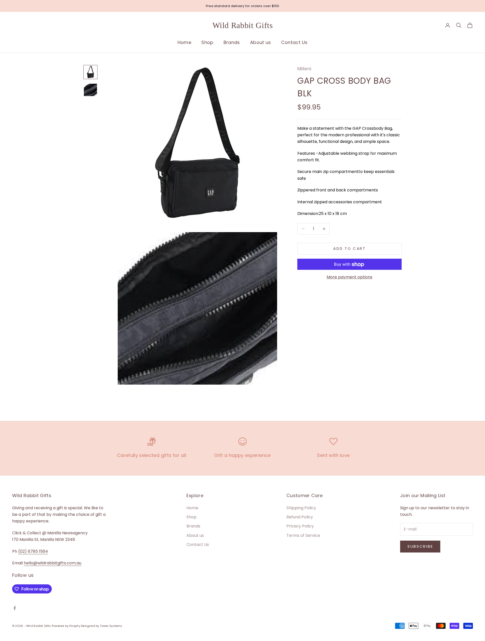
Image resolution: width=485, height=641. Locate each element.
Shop (207, 42)
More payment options (349, 277)
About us (260, 42)
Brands (232, 42)
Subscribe (420, 546)
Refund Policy (299, 517)
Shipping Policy (301, 508)
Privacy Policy (300, 526)
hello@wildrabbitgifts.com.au (52, 563)
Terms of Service (303, 535)
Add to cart (349, 248)
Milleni (304, 68)
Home (184, 42)
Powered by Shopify (66, 626)
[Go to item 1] (90, 72)
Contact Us (294, 42)
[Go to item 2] (90, 90)
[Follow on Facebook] (14, 608)
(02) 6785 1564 (33, 551)
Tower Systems (111, 626)
